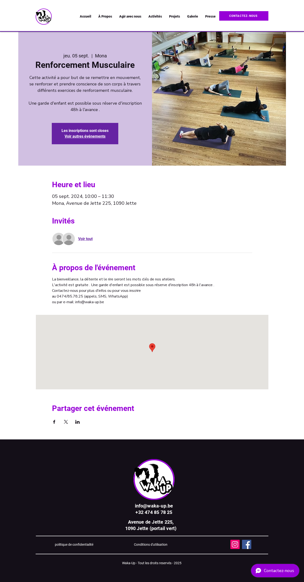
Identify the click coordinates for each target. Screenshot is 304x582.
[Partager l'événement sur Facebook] (54, 422)
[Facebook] (246, 544)
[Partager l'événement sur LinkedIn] (77, 422)
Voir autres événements (85, 136)
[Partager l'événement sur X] (66, 422)
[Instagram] (235, 544)
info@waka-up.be (154, 506)
